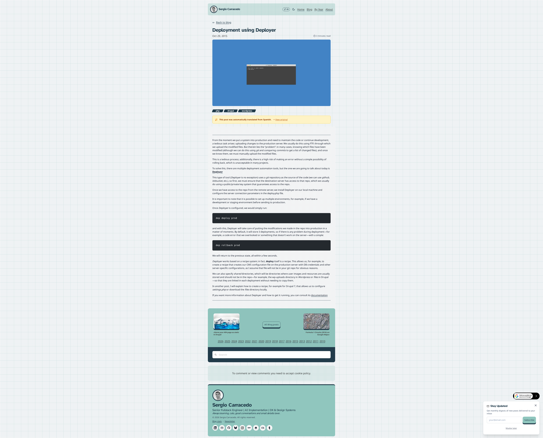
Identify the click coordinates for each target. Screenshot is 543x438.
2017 (282, 341)
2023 (241, 341)
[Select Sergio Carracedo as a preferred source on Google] (523, 396)
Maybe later (511, 428)
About (329, 9)
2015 (295, 341)
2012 (309, 341)
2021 (254, 341)
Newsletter (230, 421)
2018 (275, 341)
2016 (288, 341)
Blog (309, 9)
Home (300, 9)
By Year (318, 9)
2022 (248, 341)
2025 (227, 341)
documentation (319, 295)
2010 (322, 341)
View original (281, 119)
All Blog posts (271, 324)
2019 (268, 341)
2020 (261, 341)
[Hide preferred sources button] (536, 396)
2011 (315, 341)
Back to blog (223, 22)
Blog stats (217, 421)
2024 (234, 341)
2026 (220, 341)
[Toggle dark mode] (293, 9)
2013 (302, 341)
